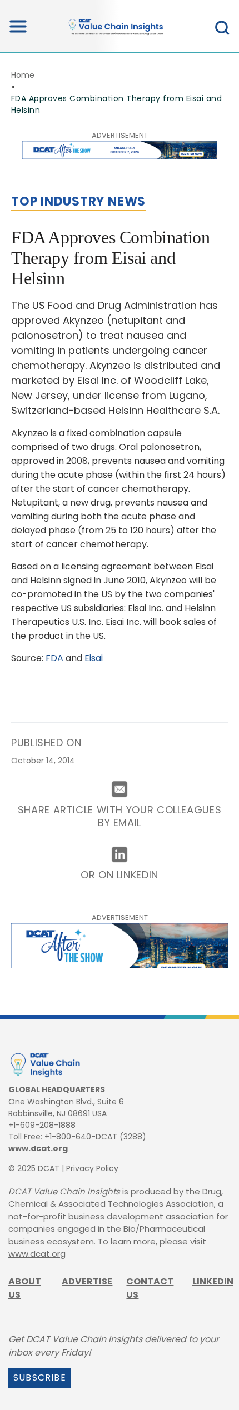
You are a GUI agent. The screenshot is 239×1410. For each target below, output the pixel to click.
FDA (54, 658)
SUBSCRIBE (39, 1377)
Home (22, 75)
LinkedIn (212, 1281)
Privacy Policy (92, 1168)
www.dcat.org (38, 1148)
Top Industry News (78, 201)
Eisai (93, 658)
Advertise (87, 1281)
